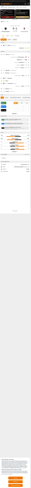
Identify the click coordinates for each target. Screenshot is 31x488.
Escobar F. (12, 54)
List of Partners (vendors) (7, 474)
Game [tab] (3, 35)
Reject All (15, 481)
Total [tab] (6, 97)
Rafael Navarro (18, 75)
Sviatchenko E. (13, 73)
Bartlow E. (7, 73)
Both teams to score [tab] (15, 97)
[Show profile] (5, 29)
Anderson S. (18, 86)
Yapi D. (23, 75)
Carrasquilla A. (14, 70)
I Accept (15, 478)
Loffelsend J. (17, 67)
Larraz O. (22, 67)
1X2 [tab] (2, 97)
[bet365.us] (3, 103)
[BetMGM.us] (3, 110)
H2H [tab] (12, 35)
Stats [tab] (9, 39)
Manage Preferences (15, 485)
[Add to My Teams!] (2, 28)
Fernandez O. (21, 62)
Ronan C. (16, 62)
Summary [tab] (3, 39)
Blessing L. (7, 70)
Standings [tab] (17, 35)
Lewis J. (22, 86)
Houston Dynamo (6, 31)
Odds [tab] (7, 35)
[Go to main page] (7, 4)
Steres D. (7, 54)
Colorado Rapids (24, 31)
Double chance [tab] (26, 97)
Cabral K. (18, 65)
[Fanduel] (3, 106)
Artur (11, 88)
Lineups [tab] (15, 39)
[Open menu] (28, 4)
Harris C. (22, 65)
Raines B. (7, 88)
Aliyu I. (15, 83)
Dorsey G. (14, 45)
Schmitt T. (7, 91)
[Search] (25, 4)
